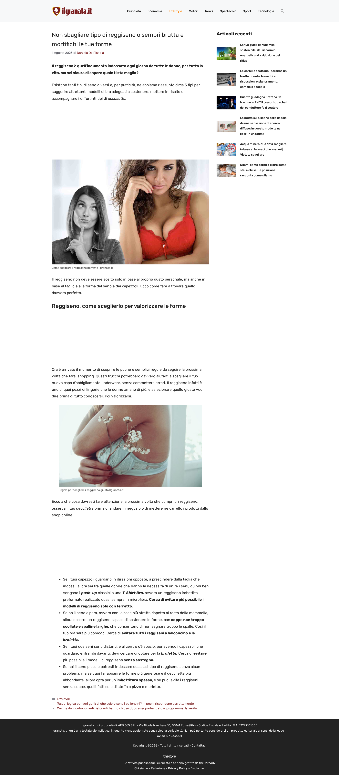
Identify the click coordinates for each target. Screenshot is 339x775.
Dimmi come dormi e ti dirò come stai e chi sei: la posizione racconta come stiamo (263, 170)
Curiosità (134, 11)
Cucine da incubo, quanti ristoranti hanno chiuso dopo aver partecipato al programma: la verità (127, 708)
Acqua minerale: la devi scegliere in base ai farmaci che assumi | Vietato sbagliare (263, 149)
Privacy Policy (178, 768)
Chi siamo (141, 768)
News (209, 11)
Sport (247, 11)
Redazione (158, 768)
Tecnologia (266, 11)
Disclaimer (197, 768)
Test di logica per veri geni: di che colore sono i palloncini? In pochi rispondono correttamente (125, 703)
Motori (193, 11)
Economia (155, 11)
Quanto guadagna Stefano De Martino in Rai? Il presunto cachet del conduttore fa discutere (263, 102)
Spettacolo (228, 11)
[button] (282, 11)
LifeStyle (175, 11)
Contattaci (199, 745)
